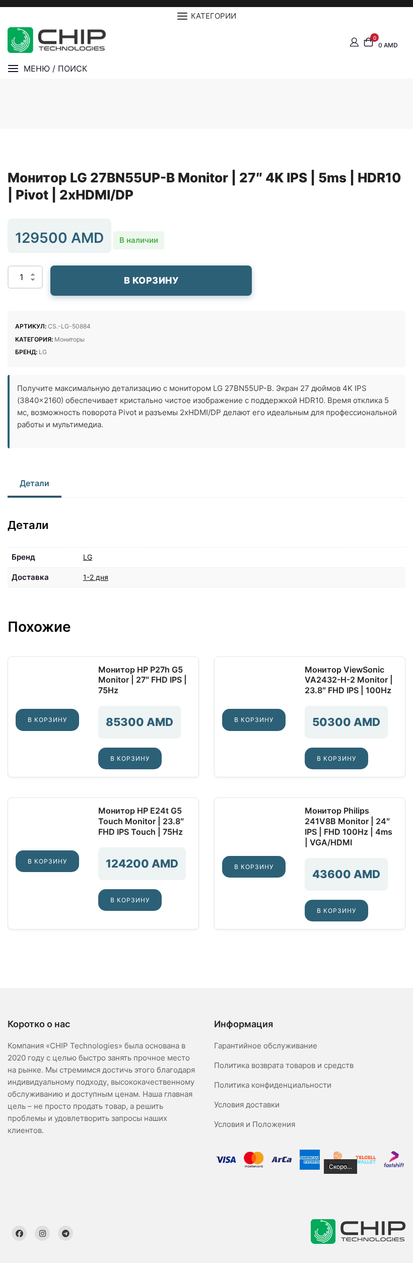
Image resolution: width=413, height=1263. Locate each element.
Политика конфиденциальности (272, 1085)
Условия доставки (247, 1104)
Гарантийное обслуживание (265, 1045)
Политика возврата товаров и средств (284, 1065)
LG (43, 352)
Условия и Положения (254, 1124)
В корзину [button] (47, 719)
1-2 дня (95, 577)
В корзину (151, 280)
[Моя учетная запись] (354, 42)
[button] (47, 69)
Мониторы (69, 339)
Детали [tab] (34, 483)
